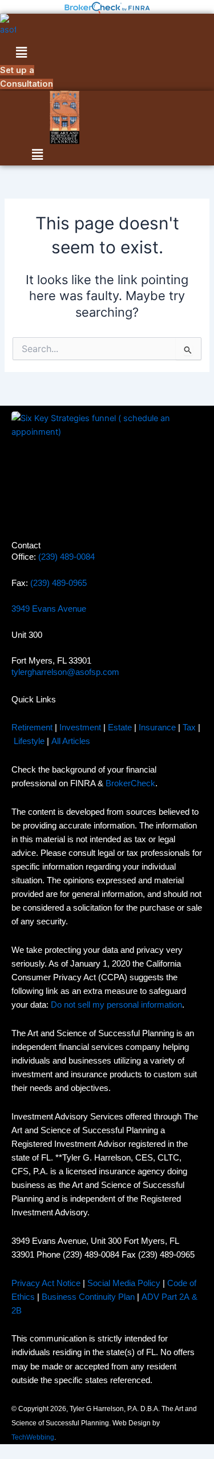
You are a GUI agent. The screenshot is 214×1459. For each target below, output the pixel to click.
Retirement (32, 727)
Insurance (157, 727)
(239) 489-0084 (66, 556)
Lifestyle (29, 741)
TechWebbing (32, 1437)
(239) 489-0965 (58, 583)
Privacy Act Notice (45, 1283)
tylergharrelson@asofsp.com (65, 672)
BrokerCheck (130, 783)
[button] (21, 52)
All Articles (70, 741)
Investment (80, 727)
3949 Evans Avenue (48, 608)
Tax (189, 727)
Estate (120, 727)
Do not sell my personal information (116, 1004)
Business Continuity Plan (88, 1297)
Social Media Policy (123, 1283)
